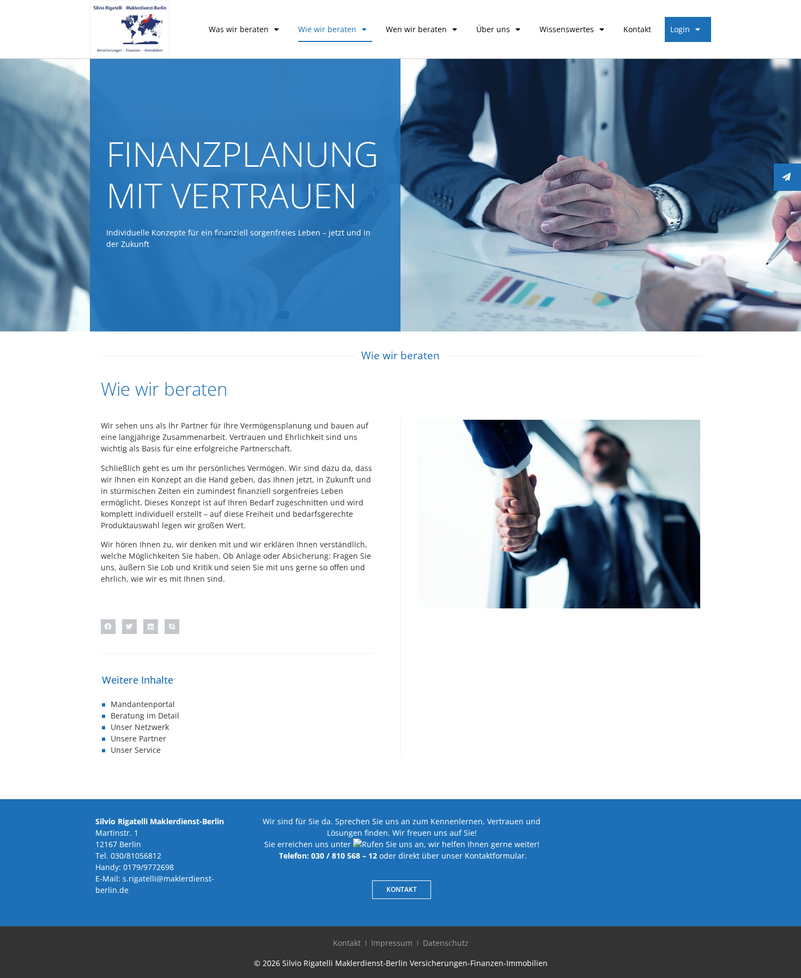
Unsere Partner (138, 738)
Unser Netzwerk (140, 727)
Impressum (391, 943)
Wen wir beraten (416, 29)
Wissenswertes (566, 29)
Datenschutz (446, 943)
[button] (108, 626)
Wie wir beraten (327, 29)
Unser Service (136, 750)
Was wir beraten (239, 29)
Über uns (493, 29)
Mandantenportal (143, 704)
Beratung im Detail (145, 715)
